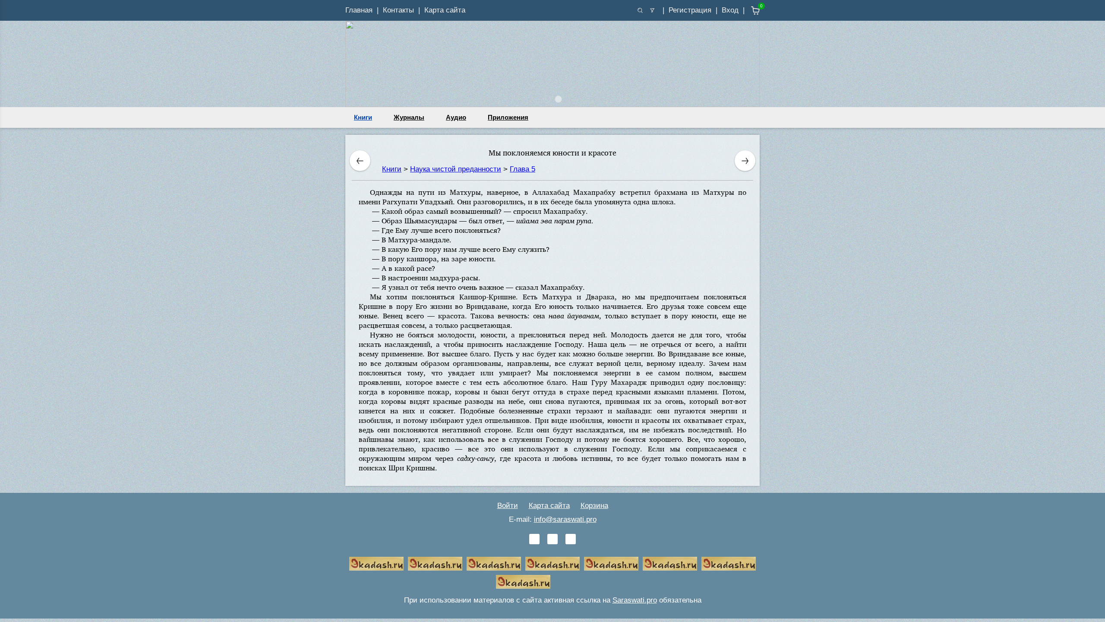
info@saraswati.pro (565, 519)
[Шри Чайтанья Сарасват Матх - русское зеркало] (552, 564)
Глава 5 (522, 169)
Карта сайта (444, 10)
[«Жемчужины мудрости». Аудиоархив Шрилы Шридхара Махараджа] (670, 564)
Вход (730, 10)
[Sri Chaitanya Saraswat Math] (376, 564)
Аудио (456, 117)
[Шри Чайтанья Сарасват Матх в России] (728, 564)
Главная (359, 10)
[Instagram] (570, 539)
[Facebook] (552, 539)
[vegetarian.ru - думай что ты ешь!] (435, 564)
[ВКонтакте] (534, 539)
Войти (507, 505)
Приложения (508, 117)
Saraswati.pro (634, 600)
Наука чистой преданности (455, 169)
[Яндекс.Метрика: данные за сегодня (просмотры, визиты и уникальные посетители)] (582, 582)
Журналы (409, 117)
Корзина (594, 505)
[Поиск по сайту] (640, 10)
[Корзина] (749, 10)
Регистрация (690, 10)
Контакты (398, 10)
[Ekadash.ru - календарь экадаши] (494, 564)
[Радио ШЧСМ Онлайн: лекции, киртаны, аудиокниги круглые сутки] (611, 564)
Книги (363, 117)
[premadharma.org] (523, 582)
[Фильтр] (652, 10)
